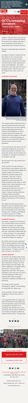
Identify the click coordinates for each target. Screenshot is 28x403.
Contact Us (21, 383)
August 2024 (20, 18)
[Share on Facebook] (10, 321)
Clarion (8, 18)
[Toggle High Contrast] (26, 244)
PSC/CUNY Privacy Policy (14, 385)
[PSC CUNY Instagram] (15, 368)
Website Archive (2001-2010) (14, 380)
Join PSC (24, 12)
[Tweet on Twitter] (13, 321)
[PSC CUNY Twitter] (13, 368)
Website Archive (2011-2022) (11, 383)
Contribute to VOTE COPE (14, 360)
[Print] (18, 321)
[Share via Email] (15, 321)
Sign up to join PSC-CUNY (14, 354)
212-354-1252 (14, 377)
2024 (13, 18)
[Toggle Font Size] (26, 248)
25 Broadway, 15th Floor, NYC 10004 (14, 375)
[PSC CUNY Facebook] (10, 368)
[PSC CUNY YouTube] (18, 368)
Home (3, 18)
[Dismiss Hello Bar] (26, 4)
